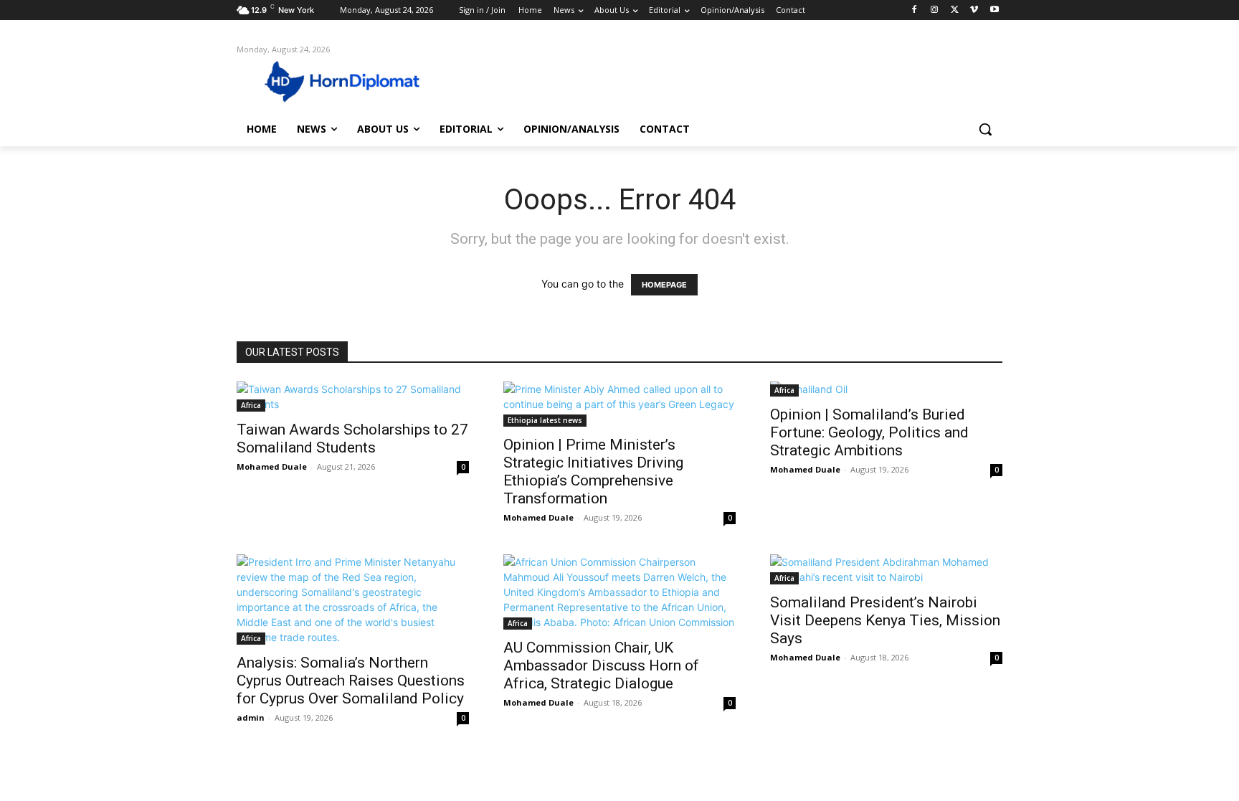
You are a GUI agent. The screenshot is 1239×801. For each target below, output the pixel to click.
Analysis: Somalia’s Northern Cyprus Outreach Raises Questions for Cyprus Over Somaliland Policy (351, 680)
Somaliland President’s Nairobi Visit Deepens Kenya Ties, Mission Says (885, 620)
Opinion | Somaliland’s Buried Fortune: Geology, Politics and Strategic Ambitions (869, 432)
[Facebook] (914, 10)
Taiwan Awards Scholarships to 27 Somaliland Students (352, 438)
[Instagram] (934, 10)
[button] (985, 129)
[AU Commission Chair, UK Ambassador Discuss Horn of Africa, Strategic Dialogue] (619, 592)
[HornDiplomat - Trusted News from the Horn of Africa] (351, 80)
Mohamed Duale (272, 466)
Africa (251, 405)
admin (251, 717)
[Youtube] (994, 10)
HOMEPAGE (664, 285)
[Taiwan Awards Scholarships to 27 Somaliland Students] (353, 396)
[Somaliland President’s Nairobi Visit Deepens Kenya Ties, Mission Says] (886, 569)
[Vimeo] (974, 10)
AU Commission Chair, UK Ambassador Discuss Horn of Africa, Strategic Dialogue (601, 665)
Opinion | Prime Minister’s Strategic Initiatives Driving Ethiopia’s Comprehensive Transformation (593, 471)
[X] (954, 10)
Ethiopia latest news (545, 420)
